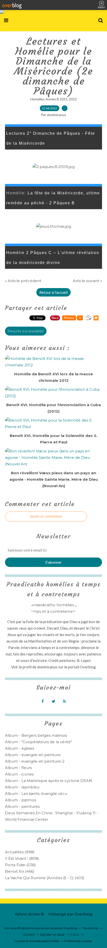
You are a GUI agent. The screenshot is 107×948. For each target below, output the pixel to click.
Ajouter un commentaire (46, 516)
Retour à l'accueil (53, 292)
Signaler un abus (52, 934)
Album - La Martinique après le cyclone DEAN (48, 780)
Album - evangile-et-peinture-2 (34, 761)
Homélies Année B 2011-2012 (53, 99)
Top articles (90, 928)
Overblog (83, 914)
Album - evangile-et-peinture (33, 754)
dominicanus (47, 667)
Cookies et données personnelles (36, 941)
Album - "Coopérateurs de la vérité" (38, 741)
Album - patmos (20, 800)
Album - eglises (19, 748)
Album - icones (19, 774)
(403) (44, 877)
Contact (29, 934)
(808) (22, 858)
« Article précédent (23, 280)
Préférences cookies (78, 941)
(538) (20, 864)
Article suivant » (87, 280)
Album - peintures (22, 806)
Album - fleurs (18, 767)
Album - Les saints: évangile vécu (36, 793)
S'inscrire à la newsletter (25, 331)
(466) (19, 871)
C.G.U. (74, 934)
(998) (20, 852)
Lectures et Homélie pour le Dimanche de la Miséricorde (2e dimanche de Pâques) (53, 66)
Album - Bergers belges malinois (36, 735)
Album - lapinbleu (22, 787)
